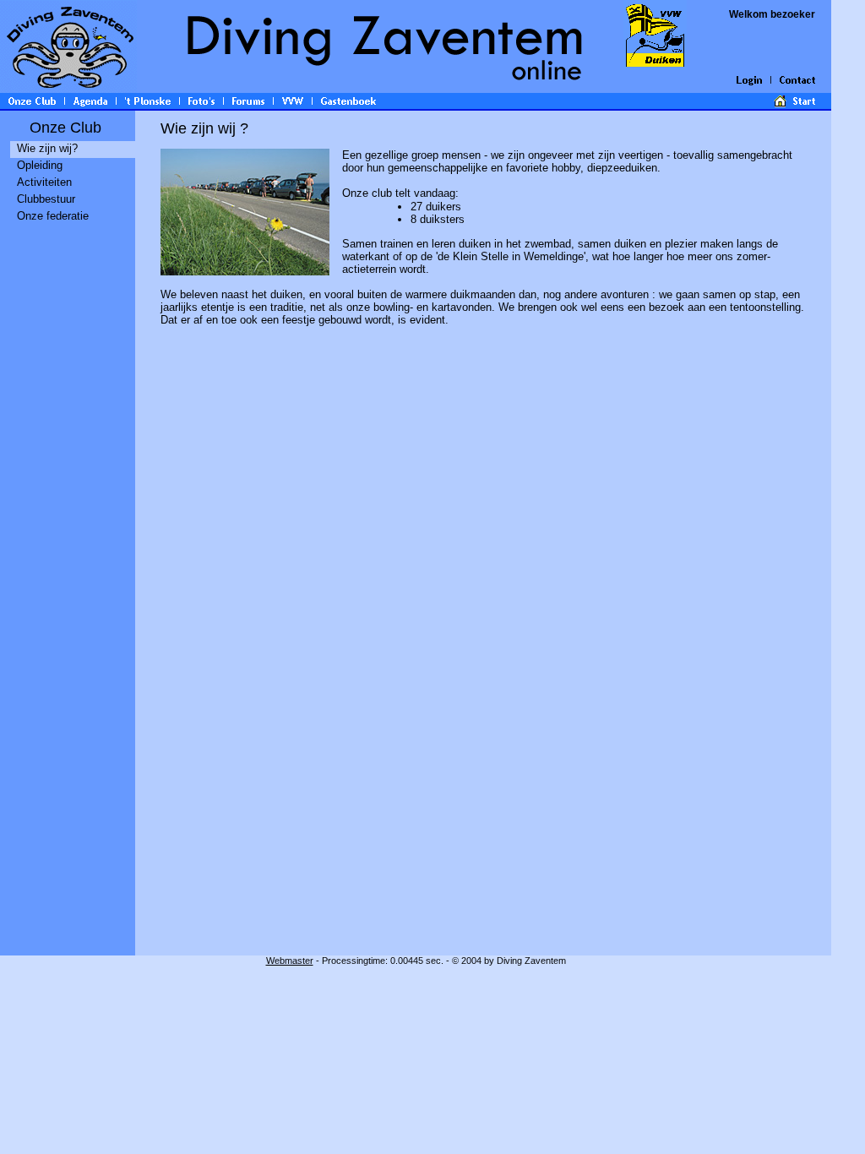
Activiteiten (44, 182)
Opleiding (40, 165)
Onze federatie (53, 216)
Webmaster (289, 960)
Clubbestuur (46, 199)
